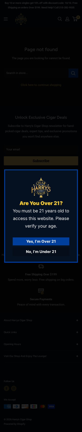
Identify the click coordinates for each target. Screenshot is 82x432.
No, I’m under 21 (41, 251)
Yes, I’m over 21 (41, 241)
